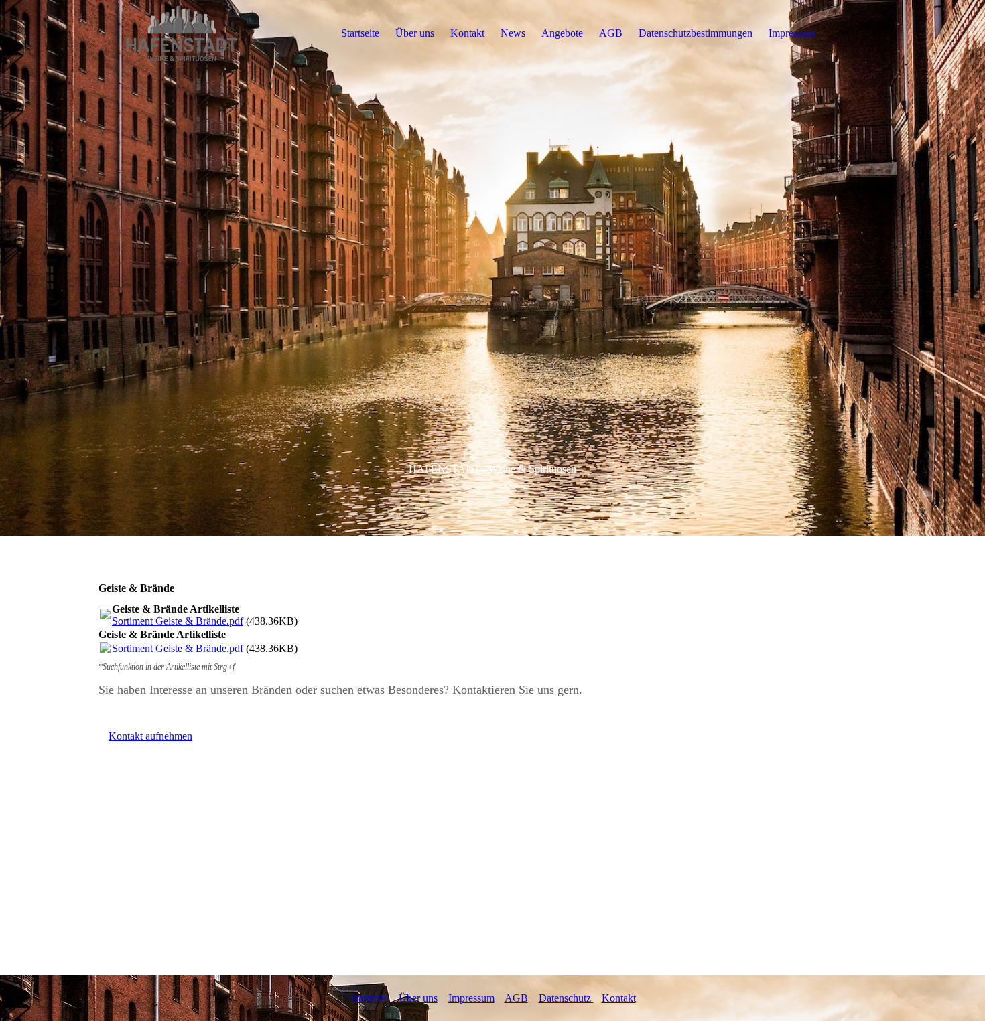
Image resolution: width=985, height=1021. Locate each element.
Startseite (360, 33)
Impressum (792, 33)
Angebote (562, 33)
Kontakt (467, 33)
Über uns (414, 33)
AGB (610, 33)
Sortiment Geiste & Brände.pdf (177, 621)
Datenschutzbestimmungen (695, 33)
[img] (182, 33)
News (513, 33)
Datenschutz (566, 998)
